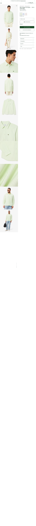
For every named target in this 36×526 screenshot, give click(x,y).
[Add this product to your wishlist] (16, 5)
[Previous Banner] (1, 1)
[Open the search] (33, 3)
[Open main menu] (35, 3)
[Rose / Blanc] (26, 14)
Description (22, 38)
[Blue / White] (23, 14)
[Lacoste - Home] (1, 3)
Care (21, 46)
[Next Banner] (34, 1)
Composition (22, 41)
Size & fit (21, 43)
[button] (25, 3)
